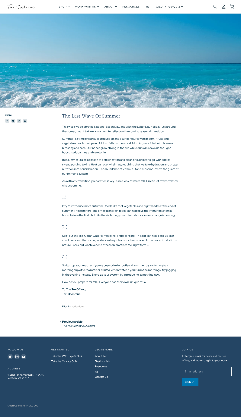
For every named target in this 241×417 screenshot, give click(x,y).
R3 (148, 6)
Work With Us (86, 6)
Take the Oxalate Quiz (64, 361)
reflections (78, 306)
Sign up (190, 382)
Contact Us (101, 376)
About (109, 6)
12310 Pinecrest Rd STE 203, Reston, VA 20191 (26, 376)
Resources (131, 6)
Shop (63, 6)
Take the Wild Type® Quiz (66, 356)
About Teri (101, 356)
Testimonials (102, 361)
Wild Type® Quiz (168, 6)
